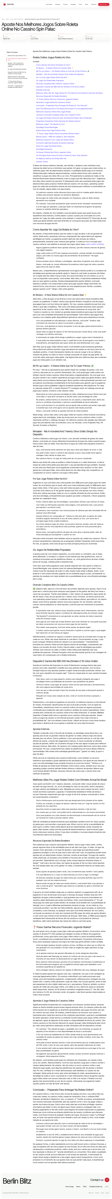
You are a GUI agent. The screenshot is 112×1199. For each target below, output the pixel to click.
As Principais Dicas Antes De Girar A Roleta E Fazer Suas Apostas (61, 155)
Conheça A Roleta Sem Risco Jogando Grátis (53, 152)
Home (3, 19)
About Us (90, 1192)
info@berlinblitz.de (95, 1186)
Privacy (97, 1192)
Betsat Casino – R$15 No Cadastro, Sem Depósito (55, 137)
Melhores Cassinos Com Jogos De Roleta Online (55, 140)
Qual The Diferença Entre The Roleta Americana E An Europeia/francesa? (64, 109)
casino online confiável (94, 244)
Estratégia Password (44, 149)
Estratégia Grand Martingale (47, 127)
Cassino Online (42, 162)
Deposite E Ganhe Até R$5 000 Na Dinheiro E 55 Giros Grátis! (17, 73)
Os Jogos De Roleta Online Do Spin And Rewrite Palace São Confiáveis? (64, 118)
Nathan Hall (6, 38)
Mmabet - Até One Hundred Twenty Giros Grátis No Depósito (60, 74)
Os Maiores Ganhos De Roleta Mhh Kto (51, 159)
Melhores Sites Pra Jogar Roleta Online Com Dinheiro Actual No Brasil (17, 77)
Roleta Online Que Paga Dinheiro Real (50, 130)
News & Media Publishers (16, 19)
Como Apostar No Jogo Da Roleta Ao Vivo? (17, 59)
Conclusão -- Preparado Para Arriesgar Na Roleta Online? (15, 86)
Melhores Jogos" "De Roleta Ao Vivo (50, 124)
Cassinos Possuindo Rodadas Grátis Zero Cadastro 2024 (58, 115)
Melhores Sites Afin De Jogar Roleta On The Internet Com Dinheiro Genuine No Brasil (69, 93)
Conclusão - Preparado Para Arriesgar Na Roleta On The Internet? (61, 105)
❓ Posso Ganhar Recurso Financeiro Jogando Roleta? (15, 82)
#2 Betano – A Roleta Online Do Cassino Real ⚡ (55, 68)
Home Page (69, 1186)
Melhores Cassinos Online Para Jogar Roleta (53, 112)
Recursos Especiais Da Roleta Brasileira (51, 96)
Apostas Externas (43, 90)
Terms (102, 1192)
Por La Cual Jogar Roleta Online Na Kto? (51, 77)
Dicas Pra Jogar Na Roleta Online (49, 146)
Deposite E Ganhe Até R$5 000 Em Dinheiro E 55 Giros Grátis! (60, 87)
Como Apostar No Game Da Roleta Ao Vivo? (53, 65)
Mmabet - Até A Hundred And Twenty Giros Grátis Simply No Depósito (16, 64)
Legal (107, 1192)
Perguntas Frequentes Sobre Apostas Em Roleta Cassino (58, 121)
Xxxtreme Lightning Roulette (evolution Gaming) (54, 143)
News (7, 19)
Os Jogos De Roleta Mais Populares (17, 69)
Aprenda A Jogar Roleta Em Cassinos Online (53, 102)
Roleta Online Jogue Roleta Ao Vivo (17, 55)
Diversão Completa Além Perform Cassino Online (55, 84)
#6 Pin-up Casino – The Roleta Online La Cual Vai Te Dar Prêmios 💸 (62, 71)
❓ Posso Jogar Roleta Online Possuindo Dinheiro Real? (57, 134)
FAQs (85, 1186)
